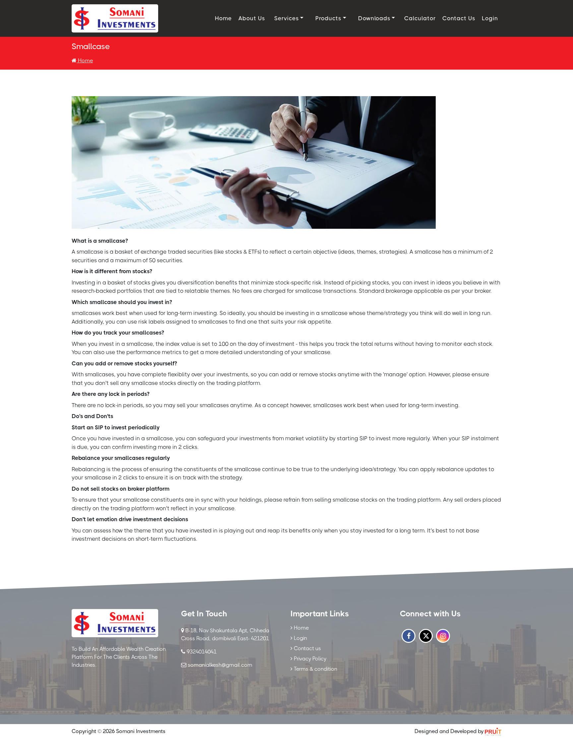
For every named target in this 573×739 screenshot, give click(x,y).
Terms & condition (314, 669)
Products (328, 18)
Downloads (374, 18)
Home (223, 18)
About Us (251, 18)
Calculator (420, 18)
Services (286, 18)
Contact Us (458, 18)
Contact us (306, 648)
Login (490, 18)
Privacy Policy (309, 658)
